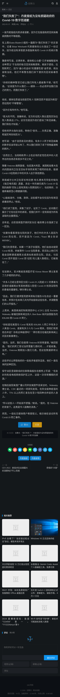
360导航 (30, 685)
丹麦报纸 (24, 458)
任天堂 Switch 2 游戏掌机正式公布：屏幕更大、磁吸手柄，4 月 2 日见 (44, 593)
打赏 (37, 424)
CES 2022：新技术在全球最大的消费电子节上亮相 (15, 469)
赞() (31, 24)
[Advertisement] (30, 493)
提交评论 (51, 658)
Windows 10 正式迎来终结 (42, 538)
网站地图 (36, 690)
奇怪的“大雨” (52, 468)
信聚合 (30, 3)
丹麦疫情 (35, 458)
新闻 (3, 10)
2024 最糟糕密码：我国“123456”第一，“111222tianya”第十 (15, 621)
